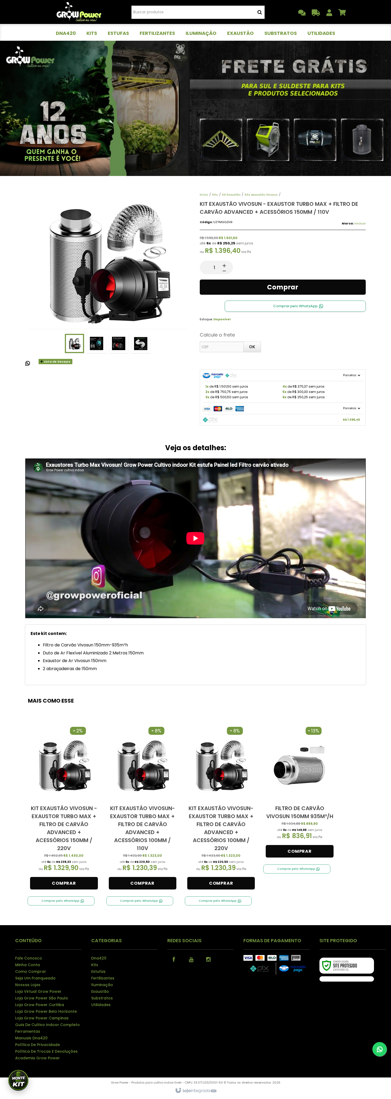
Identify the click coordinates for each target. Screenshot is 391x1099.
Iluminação (102, 984)
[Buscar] (259, 12)
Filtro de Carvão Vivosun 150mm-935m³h (85, 645)
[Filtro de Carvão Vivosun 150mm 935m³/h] (299, 792)
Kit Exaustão (231, 194)
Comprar (282, 287)
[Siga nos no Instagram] (208, 959)
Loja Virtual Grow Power (38, 991)
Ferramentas (27, 1031)
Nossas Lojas (27, 984)
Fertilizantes (102, 978)
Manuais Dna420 (31, 1038)
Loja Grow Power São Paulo (41, 998)
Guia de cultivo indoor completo (47, 1024)
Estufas (98, 971)
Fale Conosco (28, 958)
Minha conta (27, 964)
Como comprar (30, 971)
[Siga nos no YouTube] (191, 959)
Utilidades (101, 1004)
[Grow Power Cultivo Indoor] (79, 12)
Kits (215, 194)
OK (252, 347)
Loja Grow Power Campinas (42, 1018)
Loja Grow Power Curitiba (39, 1004)
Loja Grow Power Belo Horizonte (46, 1011)
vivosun (360, 223)
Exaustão (100, 991)
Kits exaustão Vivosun (261, 194)
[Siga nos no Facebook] (174, 959)
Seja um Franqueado (35, 978)
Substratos (102, 998)
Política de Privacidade (37, 1044)
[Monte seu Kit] (18, 1080)
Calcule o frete (217, 334)
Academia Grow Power (37, 1058)
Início (204, 194)
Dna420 (98, 958)
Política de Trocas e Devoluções (46, 1051)
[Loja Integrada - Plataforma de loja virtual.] (195, 1091)
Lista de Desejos (56, 361)
